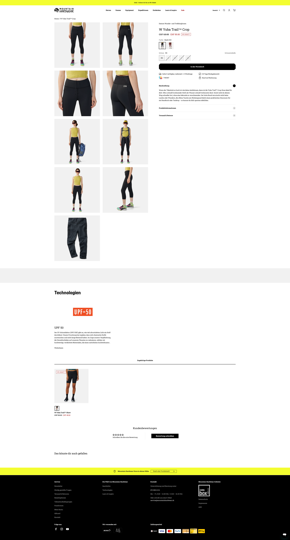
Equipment (129, 10)
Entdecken (157, 10)
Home (56, 19)
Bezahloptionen (60, 498)
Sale (182, 10)
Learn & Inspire (171, 10)
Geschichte (106, 486)
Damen (118, 10)
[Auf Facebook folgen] (55, 529)
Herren (108, 10)
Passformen (58, 505)
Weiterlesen (58, 348)
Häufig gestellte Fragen (62, 490)
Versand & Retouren (61, 494)
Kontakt (57, 517)
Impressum (202, 503)
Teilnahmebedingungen (63, 502)
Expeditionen (143, 10)
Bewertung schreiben (165, 436)
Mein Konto (58, 509)
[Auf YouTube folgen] (67, 529)
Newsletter (58, 486)
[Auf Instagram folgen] (61, 529)
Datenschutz (203, 499)
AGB (200, 507)
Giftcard (57, 513)
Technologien (107, 490)
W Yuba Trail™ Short (62, 412)
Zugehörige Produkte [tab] (145, 360)
